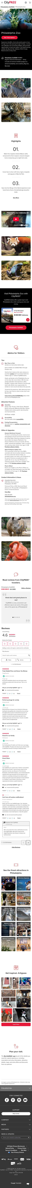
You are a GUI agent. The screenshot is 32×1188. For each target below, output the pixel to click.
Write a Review (26, 588)
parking (12, 374)
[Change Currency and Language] (26, 2)
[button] (14, 617)
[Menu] (2, 2)
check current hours (14, 500)
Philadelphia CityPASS (7, 7)
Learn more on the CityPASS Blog (14, 395)
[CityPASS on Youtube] (25, 1100)
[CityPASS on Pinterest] (13, 1100)
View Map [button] (7, 492)
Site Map (23, 1150)
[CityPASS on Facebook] (7, 1100)
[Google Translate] (16, 1183)
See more (7, 66)
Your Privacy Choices (17, 1152)
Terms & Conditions (11, 1150)
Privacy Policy (22, 1148)
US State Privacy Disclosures (16, 1146)
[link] (9, 589)
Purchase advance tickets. (12, 447)
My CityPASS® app (9, 1056)
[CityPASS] (10, 2)
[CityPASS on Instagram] (19, 1100)
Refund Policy (10, 1148)
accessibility (20, 419)
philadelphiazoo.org (10, 496)
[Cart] (30, 2)
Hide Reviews (16, 847)
